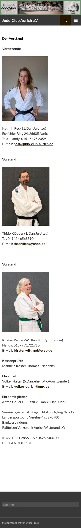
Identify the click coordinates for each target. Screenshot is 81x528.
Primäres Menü (76, 20)
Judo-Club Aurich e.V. (20, 20)
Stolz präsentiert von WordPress (20, 522)
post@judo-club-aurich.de (33, 144)
